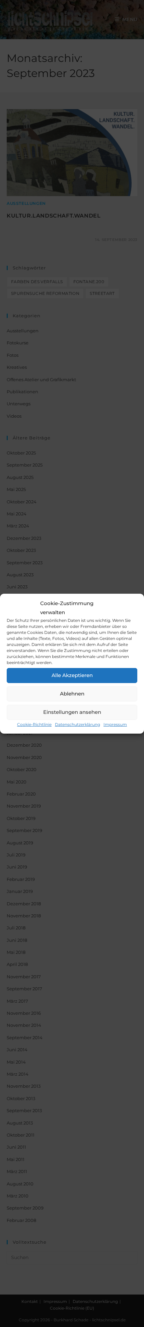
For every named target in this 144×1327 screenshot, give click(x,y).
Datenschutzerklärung (77, 724)
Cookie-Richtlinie (34, 724)
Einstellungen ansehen (72, 712)
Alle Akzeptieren (72, 675)
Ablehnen (72, 693)
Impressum (115, 724)
